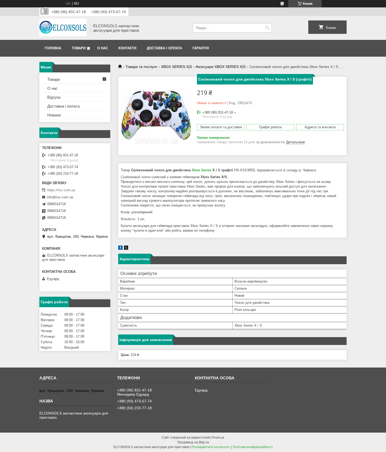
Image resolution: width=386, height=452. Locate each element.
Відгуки (53, 97)
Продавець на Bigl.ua (193, 442)
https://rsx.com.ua (61, 190)
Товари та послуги (141, 67)
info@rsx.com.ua (60, 197)
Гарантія (200, 48)
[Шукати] (267, 28)
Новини (54, 115)
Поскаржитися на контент (211, 447)
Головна (53, 48)
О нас (102, 48)
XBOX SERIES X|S (176, 67)
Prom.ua (218, 437)
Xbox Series (201, 170)
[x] (126, 249)
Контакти (127, 48)
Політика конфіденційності (253, 447)
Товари (79, 48)
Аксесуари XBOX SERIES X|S (221, 67)
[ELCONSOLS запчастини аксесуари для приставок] (63, 28)
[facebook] (120, 249)
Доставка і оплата (164, 48)
